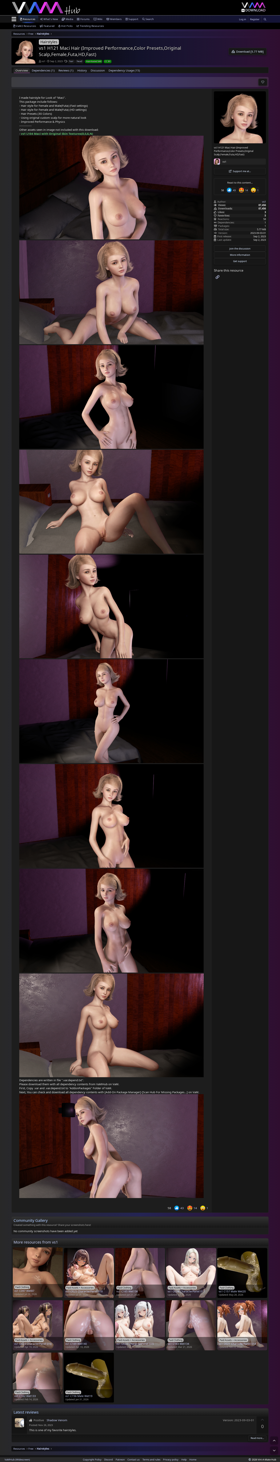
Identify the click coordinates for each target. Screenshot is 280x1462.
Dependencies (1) (43, 70)
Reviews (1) (66, 70)
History (82, 70)
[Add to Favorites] (262, 82)
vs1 (43, 61)
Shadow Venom (57, 1420)
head (79, 61)
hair (71, 61)
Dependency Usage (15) (124, 70)
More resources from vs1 (36, 1242)
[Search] (265, 19)
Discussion (98, 70)
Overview (21, 70)
